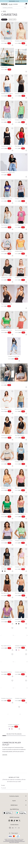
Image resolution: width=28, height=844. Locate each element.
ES (13, 828)
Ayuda (14, 800)
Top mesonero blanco (6, 409)
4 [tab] (4, 75)
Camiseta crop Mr (19, 461)
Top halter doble (5, 593)
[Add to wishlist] (12, 23)
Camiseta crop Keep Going (21, 645)
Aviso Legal (11, 842)
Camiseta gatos (5, 461)
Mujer (11, 4)
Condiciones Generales (19, 841)
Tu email (3, 785)
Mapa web (17, 842)
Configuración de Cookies (8, 841)
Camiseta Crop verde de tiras (8, 514)
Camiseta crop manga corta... (8, 172)
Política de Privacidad (9, 840)
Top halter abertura (19, 435)
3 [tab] (3, 75)
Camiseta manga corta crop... (8, 198)
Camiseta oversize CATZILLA (15, 356)
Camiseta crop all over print (7, 698)
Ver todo (4, 19)
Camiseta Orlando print (6, 567)
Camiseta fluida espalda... (21, 119)
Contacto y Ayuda (14, 796)
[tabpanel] (14, 346)
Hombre (15, 4)
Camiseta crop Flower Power (8, 251)
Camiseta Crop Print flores (21, 514)
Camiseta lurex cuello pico (7, 277)
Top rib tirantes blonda (6, 304)
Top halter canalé (19, 146)
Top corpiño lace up (6, 645)
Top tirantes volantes (6, 225)
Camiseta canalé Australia (21, 409)
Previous (2, 30)
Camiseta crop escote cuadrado (8, 330)
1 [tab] (15, 75)
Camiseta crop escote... (20, 567)
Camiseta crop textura (6, 435)
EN (19, 828)
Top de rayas (4, 67)
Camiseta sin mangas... (6, 382)
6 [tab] (19, 75)
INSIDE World (14, 805)
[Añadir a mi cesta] (12, 45)
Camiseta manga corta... (7, 41)
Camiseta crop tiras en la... (21, 540)
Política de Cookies (18, 840)
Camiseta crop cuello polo (7, 488)
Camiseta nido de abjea (6, 540)
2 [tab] (2, 75)
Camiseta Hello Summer (21, 277)
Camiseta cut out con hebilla (8, 619)
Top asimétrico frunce (6, 672)
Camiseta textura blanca (7, 93)
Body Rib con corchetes (21, 488)
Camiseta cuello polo (6, 119)
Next (12, 30)
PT (16, 828)
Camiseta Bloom (19, 251)
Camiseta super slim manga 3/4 (8, 146)
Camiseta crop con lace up (21, 698)
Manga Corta (12, 19)
